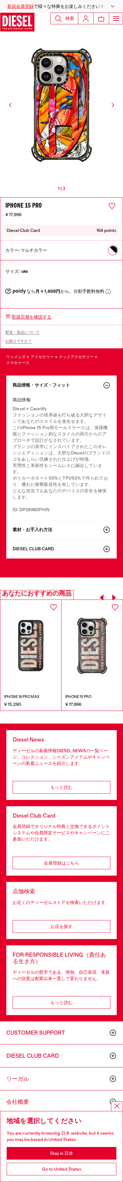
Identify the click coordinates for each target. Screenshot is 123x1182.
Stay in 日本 (61, 1153)
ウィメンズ (16, 357)
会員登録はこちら (61, 863)
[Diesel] (17, 22)
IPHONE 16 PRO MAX (21, 696)
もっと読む (61, 787)
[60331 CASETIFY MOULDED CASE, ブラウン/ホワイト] (30, 645)
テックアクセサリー (76, 357)
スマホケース (17, 363)
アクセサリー (42, 357)
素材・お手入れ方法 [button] (32, 529)
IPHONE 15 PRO (78, 696)
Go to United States (61, 1169)
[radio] (113, 250)
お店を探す (61, 926)
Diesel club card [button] (33, 549)
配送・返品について (22, 332)
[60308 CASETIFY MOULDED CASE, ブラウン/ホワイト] (92, 646)
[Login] (85, 18)
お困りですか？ (18, 341)
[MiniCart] (101, 18)
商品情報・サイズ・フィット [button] (41, 385)
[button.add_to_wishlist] (112, 206)
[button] (61, 6)
